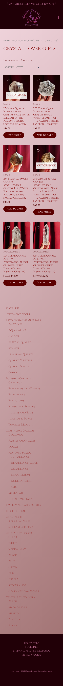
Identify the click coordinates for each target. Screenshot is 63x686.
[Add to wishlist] (8, 79)
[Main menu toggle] (58, 17)
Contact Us (31, 643)
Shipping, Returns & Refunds (31, 650)
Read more (14, 135)
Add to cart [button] (45, 135)
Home (6, 40)
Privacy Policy (31, 654)
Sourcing (31, 647)
